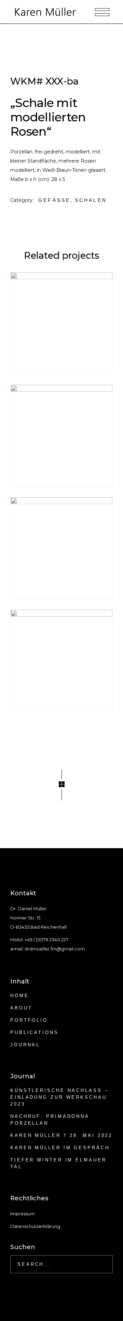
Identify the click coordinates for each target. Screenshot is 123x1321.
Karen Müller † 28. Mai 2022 (61, 1135)
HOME (19, 995)
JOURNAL (25, 1044)
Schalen (91, 200)
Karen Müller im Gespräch (60, 1147)
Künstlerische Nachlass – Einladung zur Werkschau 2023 (59, 1097)
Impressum (22, 1213)
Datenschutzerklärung (35, 1226)
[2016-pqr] (61, 660)
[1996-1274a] (61, 323)
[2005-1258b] (61, 548)
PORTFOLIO (29, 1020)
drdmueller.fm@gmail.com (55, 948)
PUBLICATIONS (34, 1032)
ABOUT (21, 1007)
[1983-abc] (61, 435)
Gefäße (54, 200)
